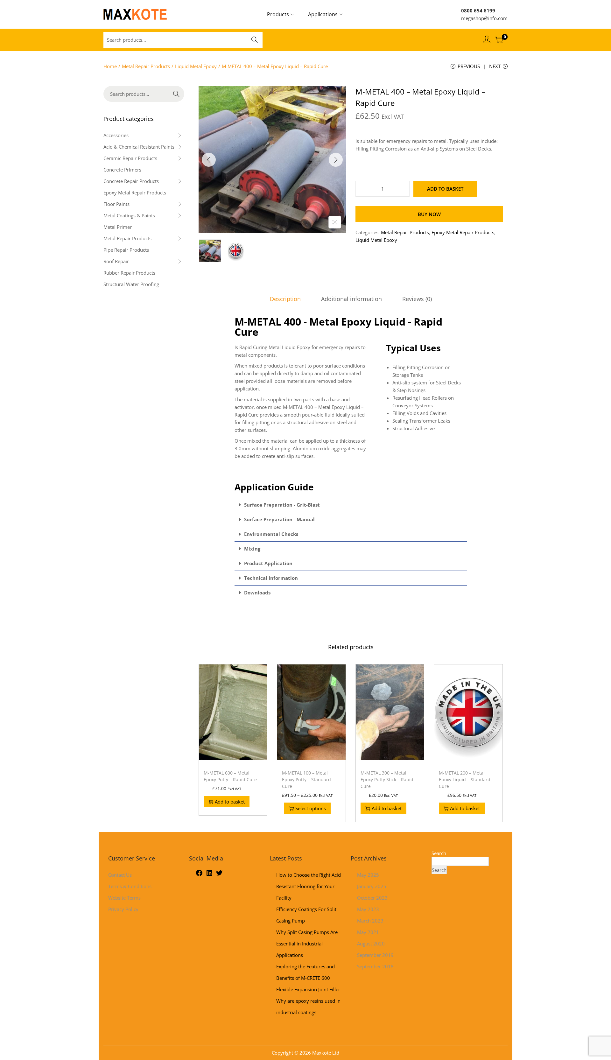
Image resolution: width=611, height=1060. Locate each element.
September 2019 (375, 955)
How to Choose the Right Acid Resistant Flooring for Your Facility (308, 886)
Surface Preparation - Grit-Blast (282, 505)
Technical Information (271, 578)
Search (254, 40)
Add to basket (445, 189)
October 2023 (372, 898)
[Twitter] (219, 875)
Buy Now (429, 214)
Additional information (351, 299)
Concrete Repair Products (131, 181)
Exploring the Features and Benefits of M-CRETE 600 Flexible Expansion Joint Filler (308, 978)
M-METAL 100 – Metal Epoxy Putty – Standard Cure (306, 779)
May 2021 (368, 932)
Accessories (116, 135)
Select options (310, 808)
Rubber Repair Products (129, 273)
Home (110, 66)
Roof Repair (116, 261)
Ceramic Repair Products (130, 158)
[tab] (285, 299)
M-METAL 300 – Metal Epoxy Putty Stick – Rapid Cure (387, 779)
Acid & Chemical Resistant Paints (138, 147)
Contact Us (120, 875)
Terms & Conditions (129, 886)
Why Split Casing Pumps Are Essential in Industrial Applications (307, 943)
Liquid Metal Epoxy (196, 66)
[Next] (336, 160)
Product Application (268, 563)
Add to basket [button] (230, 801)
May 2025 (368, 875)
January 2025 (371, 886)
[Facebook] (199, 875)
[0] (499, 40)
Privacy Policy (123, 909)
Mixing (252, 548)
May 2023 (368, 909)
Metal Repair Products (146, 66)
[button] (351, 505)
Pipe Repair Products (126, 250)
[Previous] (209, 160)
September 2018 (375, 966)
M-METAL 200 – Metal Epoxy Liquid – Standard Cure (464, 779)
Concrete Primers (122, 169)
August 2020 (371, 943)
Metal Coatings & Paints (129, 215)
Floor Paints (116, 204)
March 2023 (370, 920)
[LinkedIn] (209, 875)
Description (285, 299)
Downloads (257, 592)
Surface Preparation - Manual (279, 519)
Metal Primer (117, 227)
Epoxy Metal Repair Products (463, 232)
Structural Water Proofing (131, 284)
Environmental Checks (271, 534)
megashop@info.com (484, 18)
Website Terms (124, 898)
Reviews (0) (417, 299)
